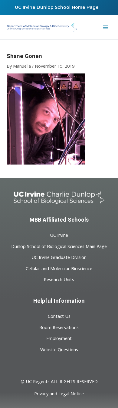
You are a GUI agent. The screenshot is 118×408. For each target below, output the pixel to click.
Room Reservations (59, 327)
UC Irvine (59, 235)
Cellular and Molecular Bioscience (59, 268)
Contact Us (59, 316)
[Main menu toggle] (105, 27)
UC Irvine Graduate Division (59, 257)
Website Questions (59, 349)
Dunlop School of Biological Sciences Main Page (59, 246)
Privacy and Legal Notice (59, 393)
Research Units (59, 279)
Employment (59, 338)
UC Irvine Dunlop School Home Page (57, 7)
